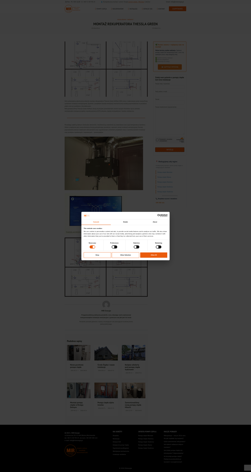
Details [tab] (125, 222)
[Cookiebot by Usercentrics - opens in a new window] (158, 215)
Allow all (154, 255)
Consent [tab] (96, 222)
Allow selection (125, 255)
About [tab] (155, 222)
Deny (97, 255)
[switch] (114, 246)
